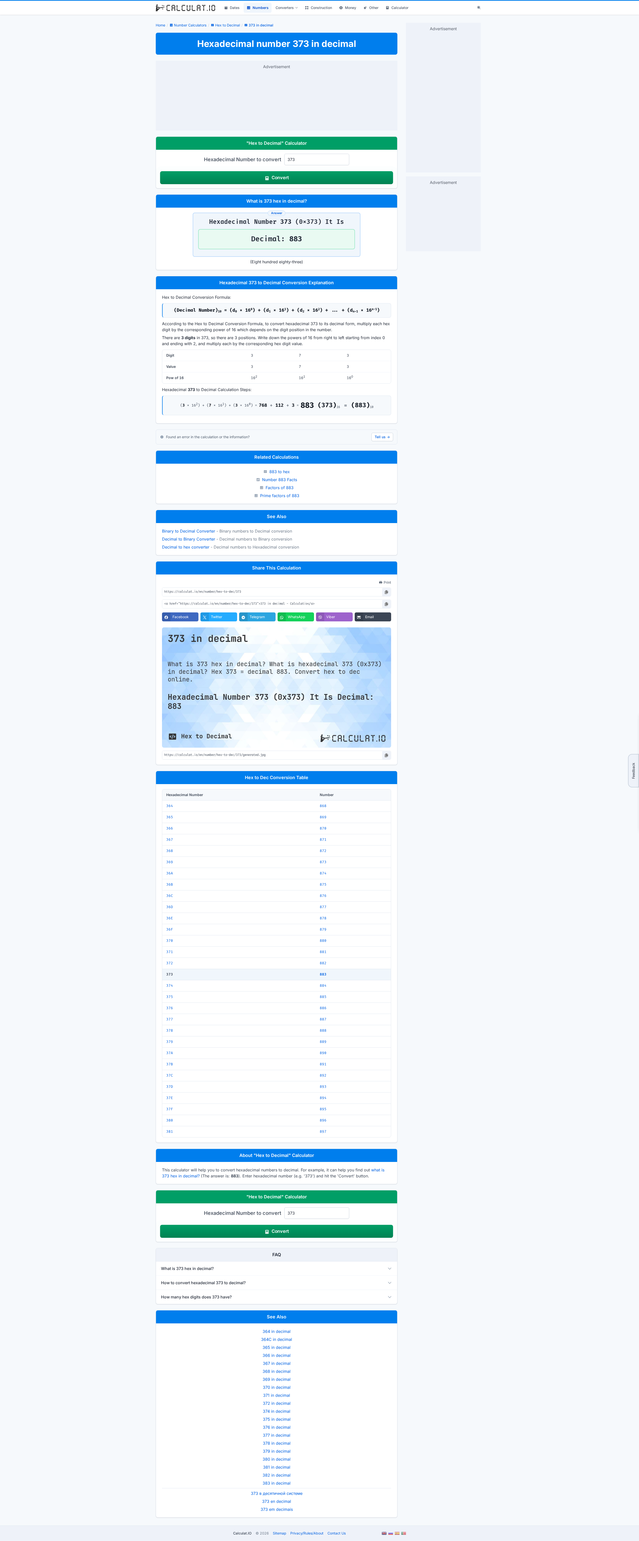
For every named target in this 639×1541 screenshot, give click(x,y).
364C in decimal (276, 1339)
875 (323, 884)
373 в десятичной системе (277, 1493)
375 (169, 997)
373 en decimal (276, 1501)
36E (169, 918)
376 (169, 1008)
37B (169, 1064)
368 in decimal (277, 1371)
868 (323, 806)
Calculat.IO (242, 1533)
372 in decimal (277, 1403)
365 (169, 817)
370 (169, 941)
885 (323, 997)
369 (169, 862)
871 (323, 840)
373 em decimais (277, 1509)
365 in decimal (277, 1347)
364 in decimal (277, 1331)
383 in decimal (277, 1483)
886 (323, 1008)
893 (323, 1087)
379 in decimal (277, 1451)
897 (323, 1131)
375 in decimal (277, 1419)
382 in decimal (277, 1475)
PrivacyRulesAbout (306, 1533)
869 (323, 817)
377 (169, 1019)
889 (323, 1042)
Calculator (399, 7)
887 (323, 1019)
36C (169, 896)
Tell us (382, 437)
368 (169, 851)
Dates (235, 7)
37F (169, 1109)
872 (323, 851)
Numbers (261, 7)
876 (323, 896)
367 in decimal (277, 1363)
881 (323, 952)
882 (323, 963)
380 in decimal (277, 1459)
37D (169, 1087)
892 (323, 1075)
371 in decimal (276, 1395)
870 (323, 828)
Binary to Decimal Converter (188, 531)
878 (323, 918)
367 (169, 840)
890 (323, 1053)
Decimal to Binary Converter (188, 539)
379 (169, 1042)
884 (323, 985)
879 (323, 929)
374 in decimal (276, 1411)
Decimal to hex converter (185, 547)
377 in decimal (276, 1435)
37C (169, 1075)
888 (323, 1030)
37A (169, 1053)
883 (323, 974)
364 (169, 806)
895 (323, 1109)
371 (169, 952)
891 (323, 1064)
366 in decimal (277, 1355)
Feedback (633, 770)
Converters (285, 7)
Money (350, 7)
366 (169, 828)
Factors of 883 (280, 487)
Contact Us (336, 1533)
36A (169, 873)
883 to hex (279, 471)
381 (169, 1131)
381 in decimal (276, 1467)
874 (323, 873)
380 (169, 1120)
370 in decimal (277, 1387)
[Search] (479, 7)
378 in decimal (277, 1443)
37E (169, 1098)
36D (169, 907)
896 (323, 1120)
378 (169, 1030)
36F (169, 929)
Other (373, 7)
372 (169, 963)
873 (323, 862)
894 (323, 1098)
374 (169, 985)
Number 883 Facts (279, 479)
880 (323, 941)
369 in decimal (277, 1379)
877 (323, 907)
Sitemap (279, 1533)
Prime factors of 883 (279, 495)
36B (169, 884)
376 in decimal (277, 1427)
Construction (321, 7)
